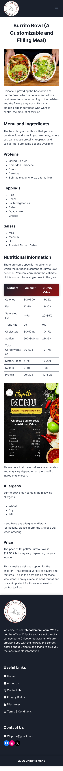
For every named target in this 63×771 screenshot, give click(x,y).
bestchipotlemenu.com (34, 630)
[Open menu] (56, 8)
